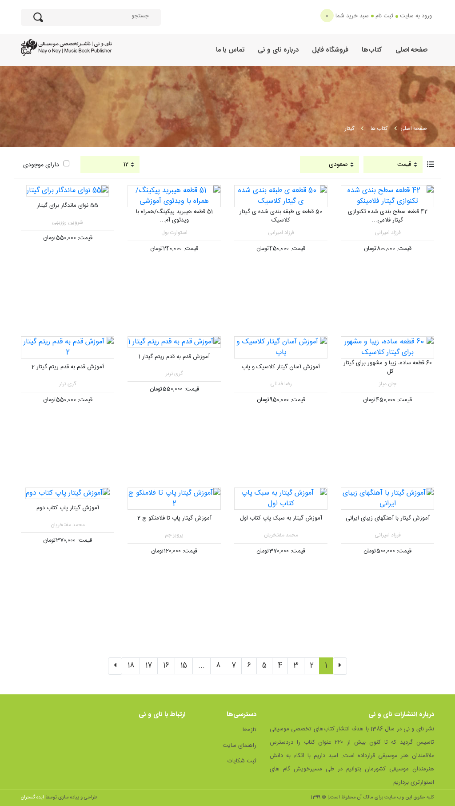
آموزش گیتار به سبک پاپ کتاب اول (281, 518)
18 (131, 666)
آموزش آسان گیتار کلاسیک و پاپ (281, 367)
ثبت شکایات (242, 761)
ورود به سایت (416, 16)
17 (148, 666)
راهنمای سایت (239, 745)
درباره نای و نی (278, 50)
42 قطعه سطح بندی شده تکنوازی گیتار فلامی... (387, 216)
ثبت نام (384, 16)
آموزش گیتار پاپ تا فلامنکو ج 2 (174, 518)
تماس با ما (230, 50)
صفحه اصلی (411, 50)
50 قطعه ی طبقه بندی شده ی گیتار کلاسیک (280, 216)
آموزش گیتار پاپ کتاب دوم (67, 508)
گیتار (349, 128)
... (201, 666)
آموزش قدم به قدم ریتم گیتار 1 (174, 357)
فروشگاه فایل (330, 50)
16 (166, 666)
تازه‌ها (249, 730)
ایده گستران (32, 798)
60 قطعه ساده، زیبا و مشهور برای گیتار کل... (387, 367)
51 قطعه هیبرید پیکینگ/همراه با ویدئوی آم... (174, 216)
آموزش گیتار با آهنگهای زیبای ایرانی (388, 518)
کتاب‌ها (372, 50)
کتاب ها (379, 128)
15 (183, 666)
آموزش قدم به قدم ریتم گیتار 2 (68, 367)
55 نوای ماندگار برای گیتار (67, 205)
